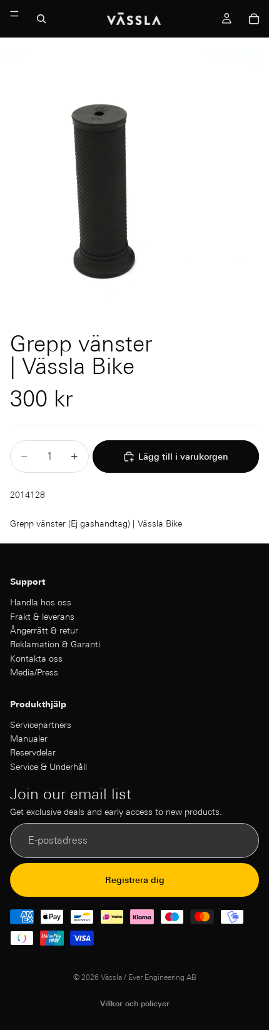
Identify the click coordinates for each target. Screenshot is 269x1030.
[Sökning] (41, 19)
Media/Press (34, 672)
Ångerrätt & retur (44, 630)
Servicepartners (40, 725)
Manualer (29, 739)
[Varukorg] (254, 19)
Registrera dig (135, 880)
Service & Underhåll (48, 767)
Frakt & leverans (42, 617)
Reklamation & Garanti (55, 645)
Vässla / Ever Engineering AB (148, 977)
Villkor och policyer (135, 1003)
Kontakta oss (36, 659)
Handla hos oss (40, 602)
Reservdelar (33, 753)
